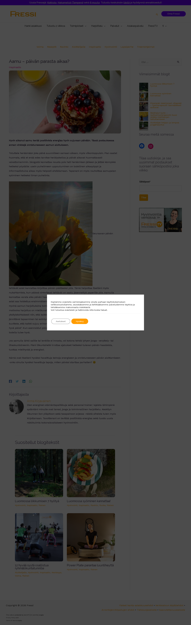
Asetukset (61, 321)
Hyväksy (80, 321)
